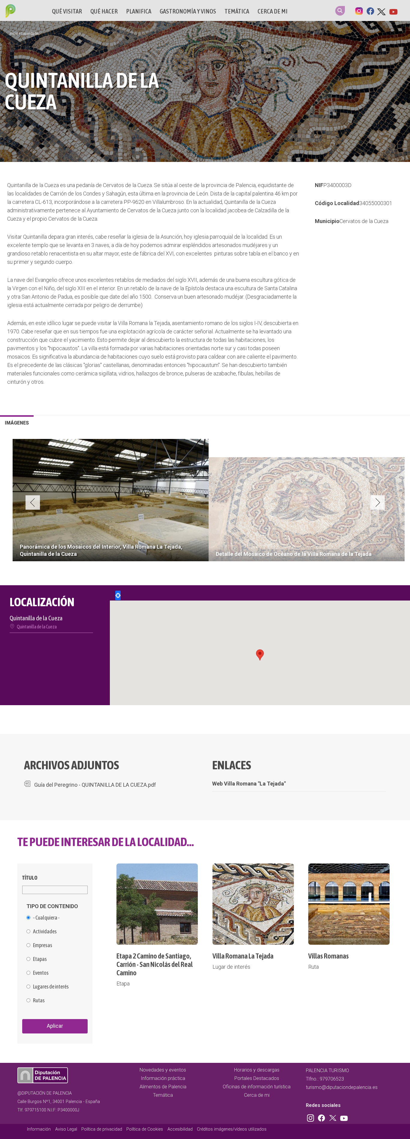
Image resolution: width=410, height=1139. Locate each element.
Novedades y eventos (163, 1070)
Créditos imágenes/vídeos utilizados (232, 1129)
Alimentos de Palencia (163, 1087)
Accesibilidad (180, 1129)
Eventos (41, 973)
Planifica (138, 11)
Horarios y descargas (256, 1070)
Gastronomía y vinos (188, 11)
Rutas (39, 1000)
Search (340, 11)
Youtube (393, 10)
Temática (237, 11)
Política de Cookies (144, 1129)
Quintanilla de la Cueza (37, 626)
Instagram (359, 10)
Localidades (30, 33)
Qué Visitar (67, 11)
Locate (118, 595)
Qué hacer (104, 11)
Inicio (14, 33)
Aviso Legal (66, 1129)
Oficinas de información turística (257, 1087)
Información (39, 1129)
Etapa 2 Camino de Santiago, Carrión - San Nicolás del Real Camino (154, 964)
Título (30, 878)
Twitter (381, 10)
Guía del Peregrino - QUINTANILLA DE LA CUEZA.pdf (95, 785)
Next (377, 502)
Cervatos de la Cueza (363, 221)
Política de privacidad (101, 1129)
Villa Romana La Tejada (243, 956)
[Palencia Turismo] (9, 12)
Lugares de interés (51, 986)
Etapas (40, 959)
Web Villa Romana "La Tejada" (249, 783)
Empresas (42, 945)
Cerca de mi (273, 11)
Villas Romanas (328, 956)
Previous (33, 502)
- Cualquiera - (46, 917)
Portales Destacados (256, 1078)
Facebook (370, 10)
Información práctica (163, 1078)
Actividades (45, 931)
